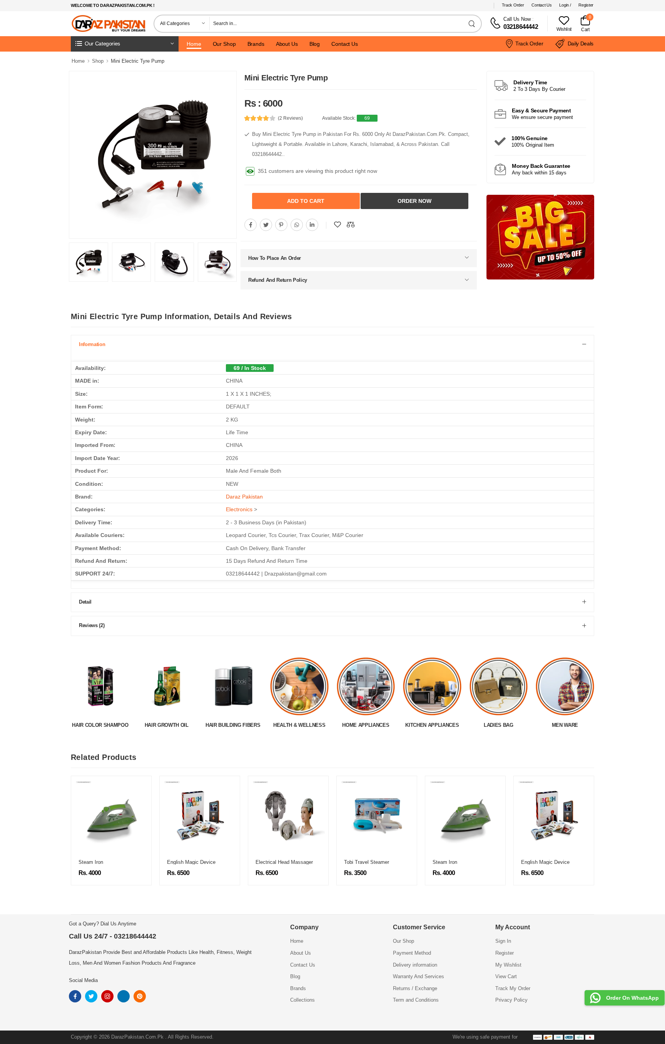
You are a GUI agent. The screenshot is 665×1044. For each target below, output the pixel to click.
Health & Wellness (233, 723)
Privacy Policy (511, 998)
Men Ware (498, 723)
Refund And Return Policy (277, 278)
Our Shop (224, 44)
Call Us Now (517, 19)
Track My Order (512, 987)
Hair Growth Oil (100, 723)
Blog (314, 44)
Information (92, 343)
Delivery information (415, 963)
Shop (98, 61)
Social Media (83, 979)
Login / (565, 5)
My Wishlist (508, 963)
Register (585, 5)
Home (194, 44)
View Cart (506, 975)
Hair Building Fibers (166, 723)
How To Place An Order (274, 256)
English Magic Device (103, 860)
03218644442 (520, 26)
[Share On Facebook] (250, 223)
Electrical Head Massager (195, 860)
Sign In (503, 939)
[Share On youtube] (312, 223)
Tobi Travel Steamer (278, 860)
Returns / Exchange (415, 987)
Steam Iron (356, 860)
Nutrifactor (564, 723)
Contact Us (541, 5)
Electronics (239, 508)
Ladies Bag (432, 723)
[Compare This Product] (350, 223)
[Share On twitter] (266, 223)
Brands (255, 44)
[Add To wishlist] (337, 223)
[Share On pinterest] (281, 223)
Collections (302, 998)
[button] (125, 44)
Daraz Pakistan (244, 495)
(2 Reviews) (290, 118)
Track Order (513, 5)
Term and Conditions (416, 998)
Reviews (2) (91, 624)
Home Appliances (299, 723)
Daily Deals (580, 43)
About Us (287, 44)
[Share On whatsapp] (297, 223)
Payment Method (412, 951)
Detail (85, 600)
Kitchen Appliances (366, 723)
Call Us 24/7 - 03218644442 (112, 934)
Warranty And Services (418, 975)
